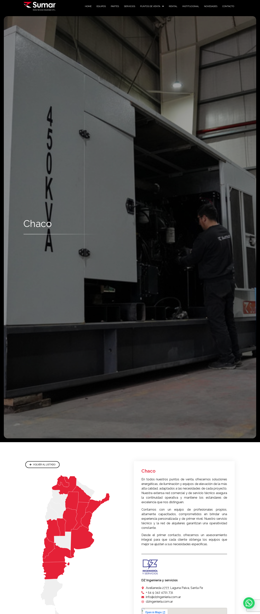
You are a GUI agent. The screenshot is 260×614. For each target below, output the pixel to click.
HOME (88, 6)
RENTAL (173, 6)
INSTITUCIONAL (190, 6)
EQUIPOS (101, 6)
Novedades (210, 6)
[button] (152, 6)
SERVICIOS (129, 6)
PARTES (115, 6)
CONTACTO (228, 6)
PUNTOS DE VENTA (150, 6)
